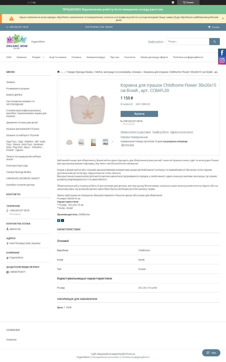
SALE (8, 57)
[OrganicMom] (16, 48)
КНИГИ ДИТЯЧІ (14, 94)
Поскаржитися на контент (105, 357)
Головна (76, 57)
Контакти (129, 57)
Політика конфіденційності (188, 57)
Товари (36, 57)
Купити (139, 113)
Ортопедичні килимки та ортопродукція (20, 103)
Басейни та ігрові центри (20, 184)
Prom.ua (130, 353)
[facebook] (58, 221)
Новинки (22, 57)
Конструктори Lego (17, 165)
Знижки (10, 82)
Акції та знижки (57, 57)
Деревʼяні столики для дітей (22, 122)
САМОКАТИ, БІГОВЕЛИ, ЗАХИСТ (23, 178)
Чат (214, 352)
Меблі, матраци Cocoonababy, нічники (118, 72)
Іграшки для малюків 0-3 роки (22, 128)
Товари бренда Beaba (79, 72)
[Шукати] (214, 41)
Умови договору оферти (154, 57)
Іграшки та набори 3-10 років (22, 135)
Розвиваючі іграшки (17, 88)
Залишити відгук (95, 57)
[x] (62, 221)
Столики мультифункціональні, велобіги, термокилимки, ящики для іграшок (26, 113)
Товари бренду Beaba (18, 171)
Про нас (114, 57)
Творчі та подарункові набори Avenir (23, 158)
